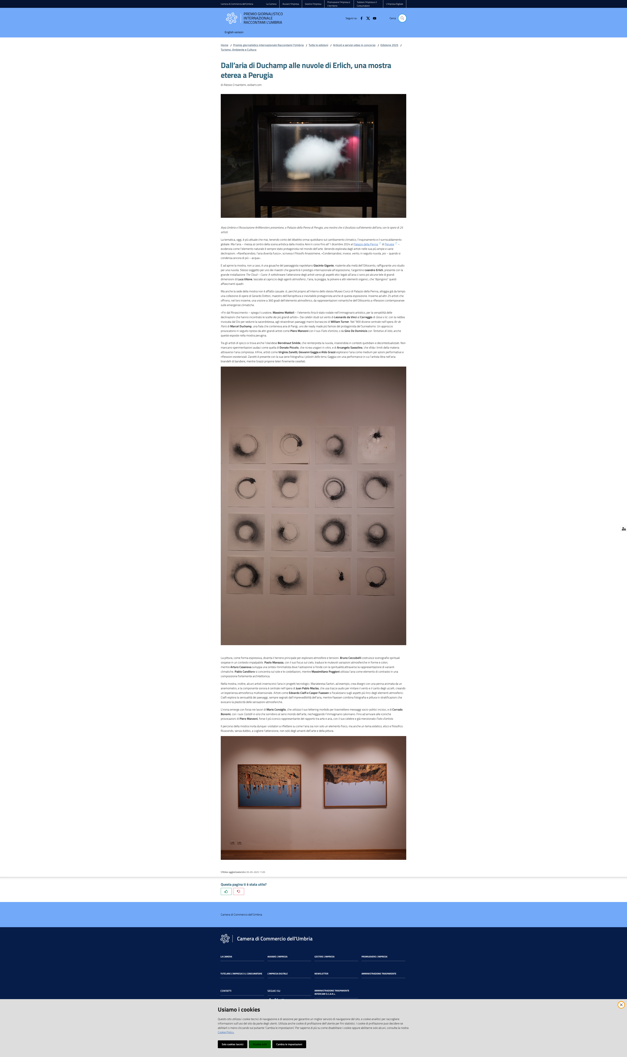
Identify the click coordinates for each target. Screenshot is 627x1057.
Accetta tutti (260, 1044)
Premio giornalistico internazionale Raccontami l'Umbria (268, 45)
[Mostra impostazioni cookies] (624, 529)
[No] (238, 891)
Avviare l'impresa (277, 956)
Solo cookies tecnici (232, 1044)
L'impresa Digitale (277, 973)
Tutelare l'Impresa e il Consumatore (241, 973)
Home (224, 45)
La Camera (226, 956)
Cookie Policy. (226, 1032)
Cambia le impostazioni (289, 1044)
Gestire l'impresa (324, 956)
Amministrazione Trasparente (379, 973)
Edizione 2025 (389, 45)
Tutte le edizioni (318, 45)
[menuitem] (234, 32)
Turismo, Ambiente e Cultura (238, 49)
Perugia (389, 244)
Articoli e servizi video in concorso (354, 45)
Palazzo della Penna (366, 244)
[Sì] (226, 891)
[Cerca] (402, 18)
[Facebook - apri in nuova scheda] (360, 18)
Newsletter (321, 973)
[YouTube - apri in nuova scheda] (373, 18)
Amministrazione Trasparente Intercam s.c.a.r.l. (331, 992)
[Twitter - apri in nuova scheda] (366, 18)
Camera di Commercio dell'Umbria (237, 4)
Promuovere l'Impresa (374, 956)
